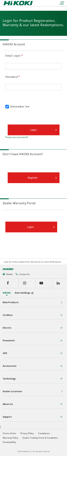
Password (11, 76)
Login (30, 227)
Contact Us (24, 274)
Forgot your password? (16, 137)
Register (33, 177)
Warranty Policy (10, 438)
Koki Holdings (22, 292)
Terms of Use (9, 433)
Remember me (19, 106)
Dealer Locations (12, 391)
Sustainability (9, 442)
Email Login (13, 55)
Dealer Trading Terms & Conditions (40, 438)
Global (9, 274)
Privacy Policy (27, 433)
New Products (11, 302)
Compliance (44, 433)
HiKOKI (7, 292)
